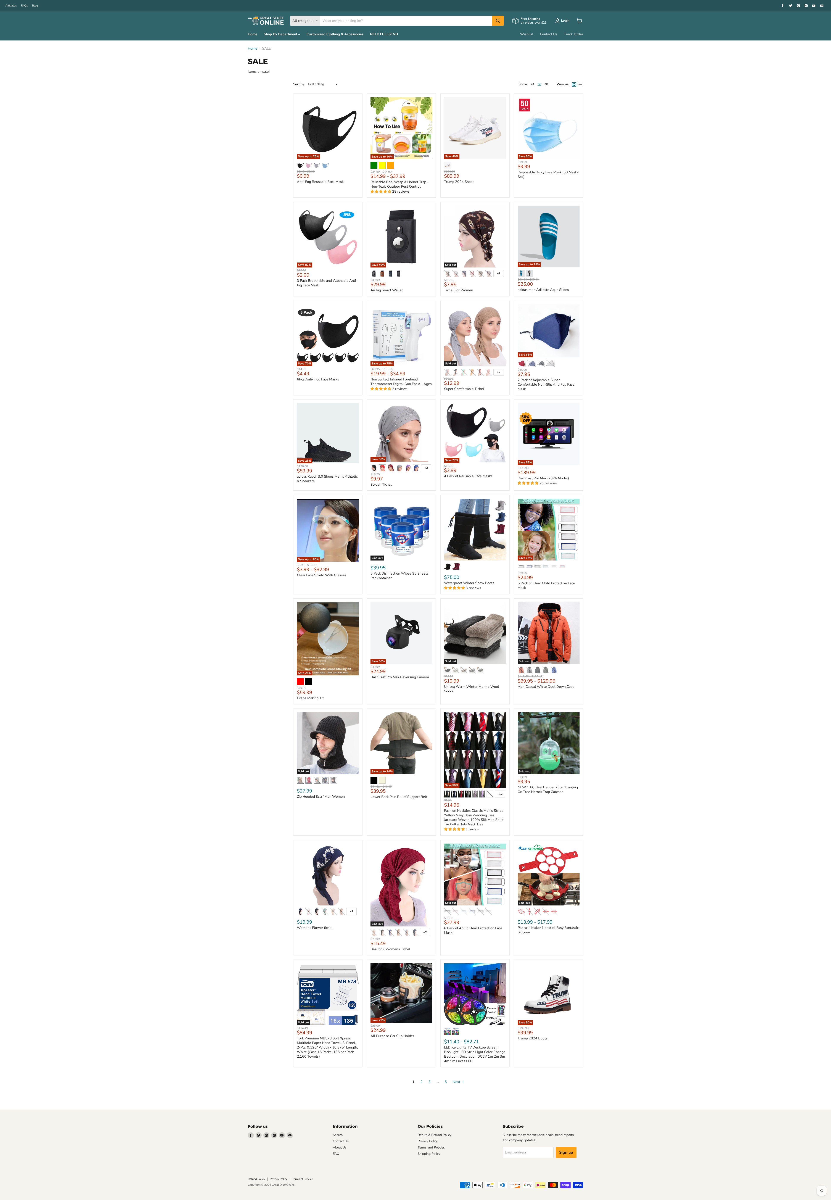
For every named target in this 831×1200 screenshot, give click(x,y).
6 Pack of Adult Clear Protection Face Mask (473, 930)
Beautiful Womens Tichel (390, 949)
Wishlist (526, 34)
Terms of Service (302, 1179)
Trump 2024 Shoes (459, 181)
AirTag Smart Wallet (386, 290)
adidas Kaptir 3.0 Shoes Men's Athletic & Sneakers (327, 478)
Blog (35, 5)
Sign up (566, 1152)
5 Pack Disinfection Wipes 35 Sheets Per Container (399, 575)
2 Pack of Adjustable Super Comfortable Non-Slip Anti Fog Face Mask (546, 384)
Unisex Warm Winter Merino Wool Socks (471, 689)
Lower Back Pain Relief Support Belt (398, 796)
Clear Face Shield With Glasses (321, 575)
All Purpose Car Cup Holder (392, 1036)
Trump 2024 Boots (533, 1038)
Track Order (573, 34)
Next (457, 1081)
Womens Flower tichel (315, 927)
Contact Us (548, 34)
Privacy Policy (428, 1141)
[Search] (498, 21)
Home (252, 34)
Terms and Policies (431, 1147)
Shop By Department (281, 34)
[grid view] (574, 84)
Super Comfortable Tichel (464, 389)
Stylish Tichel (381, 484)
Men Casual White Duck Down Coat (546, 686)
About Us (339, 1147)
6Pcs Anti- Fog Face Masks (318, 379)
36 (539, 84)
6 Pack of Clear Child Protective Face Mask (546, 585)
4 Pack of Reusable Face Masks (468, 476)
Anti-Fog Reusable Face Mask (320, 181)
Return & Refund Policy (434, 1135)
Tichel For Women (458, 290)
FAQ (336, 1154)
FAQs (24, 5)
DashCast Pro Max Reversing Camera (399, 677)
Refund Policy (256, 1179)
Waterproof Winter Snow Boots (469, 583)
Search (338, 1135)
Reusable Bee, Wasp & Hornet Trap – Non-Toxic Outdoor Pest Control (399, 184)
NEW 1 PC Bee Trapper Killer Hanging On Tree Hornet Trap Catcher (548, 789)
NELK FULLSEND (384, 34)
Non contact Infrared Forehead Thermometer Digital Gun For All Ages (401, 381)
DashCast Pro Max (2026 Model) (543, 478)
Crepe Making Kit (310, 698)
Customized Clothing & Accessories (335, 34)
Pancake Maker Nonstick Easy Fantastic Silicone (548, 930)
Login (565, 20)
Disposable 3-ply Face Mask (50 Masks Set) (548, 174)
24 (532, 84)
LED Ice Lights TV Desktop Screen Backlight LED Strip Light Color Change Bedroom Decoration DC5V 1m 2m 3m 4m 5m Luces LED (474, 1054)
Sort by (298, 84)
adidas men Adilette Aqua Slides (543, 289)
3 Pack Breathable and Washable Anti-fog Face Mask (327, 283)
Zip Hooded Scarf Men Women (321, 796)
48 (546, 84)
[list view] (580, 84)
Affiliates (11, 5)
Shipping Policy (429, 1154)
